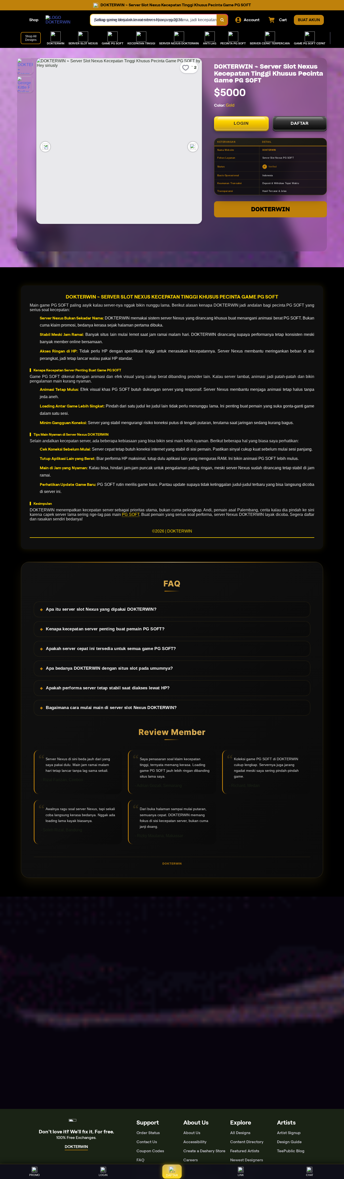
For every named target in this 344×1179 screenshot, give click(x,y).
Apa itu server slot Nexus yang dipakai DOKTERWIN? (101, 609)
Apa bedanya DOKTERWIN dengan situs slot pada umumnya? (109, 668)
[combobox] (153, 19)
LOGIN (241, 123)
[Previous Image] (45, 147)
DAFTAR (300, 123)
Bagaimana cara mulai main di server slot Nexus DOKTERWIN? (111, 707)
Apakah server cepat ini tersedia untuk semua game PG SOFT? (111, 648)
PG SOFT (130, 514)
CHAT (309, 1174)
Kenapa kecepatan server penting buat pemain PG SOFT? (105, 629)
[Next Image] (193, 147)
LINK (241, 1174)
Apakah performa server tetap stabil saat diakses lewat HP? (107, 688)
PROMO (34, 1174)
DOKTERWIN (270, 209)
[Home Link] (63, 19)
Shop (34, 20)
